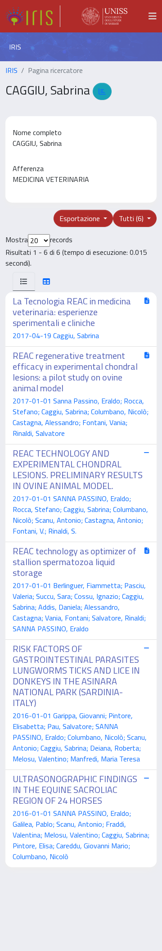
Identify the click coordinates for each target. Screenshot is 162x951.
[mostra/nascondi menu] (152, 16)
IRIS (11, 70)
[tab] (24, 281)
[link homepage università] (104, 16)
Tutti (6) (132, 218)
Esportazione (80, 218)
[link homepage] (32, 16)
